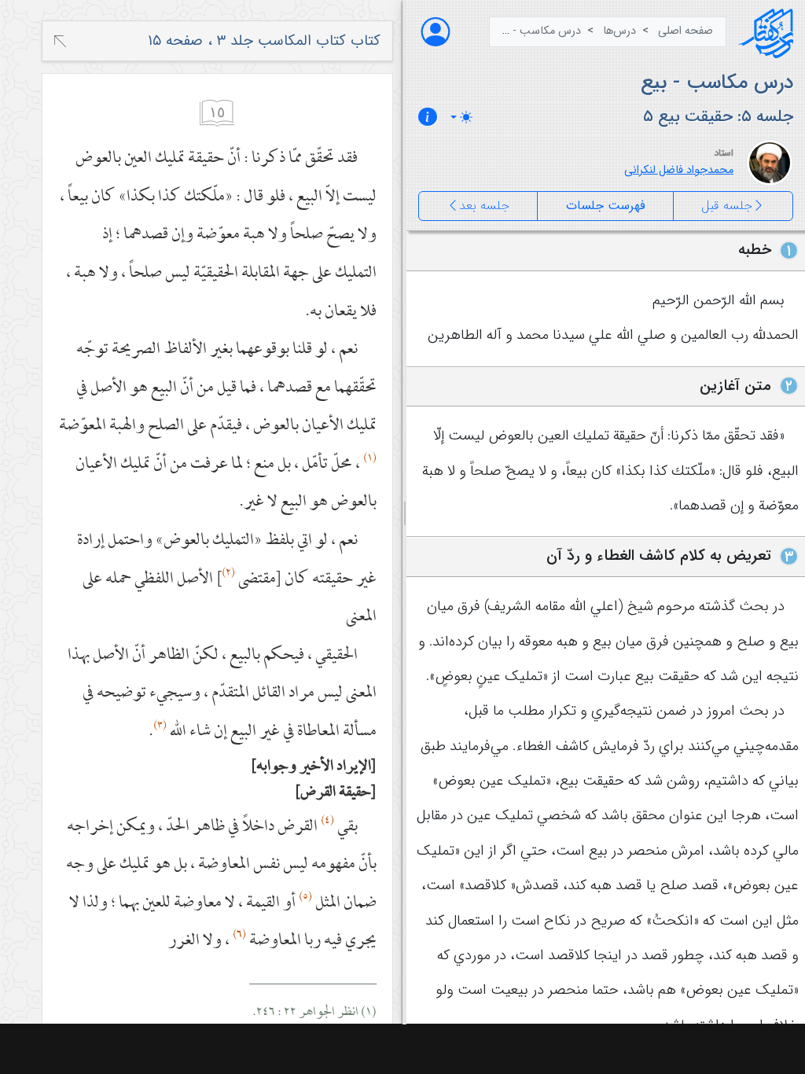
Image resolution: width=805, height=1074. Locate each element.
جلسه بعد (484, 205)
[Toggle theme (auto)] (461, 117)
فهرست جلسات (605, 205)
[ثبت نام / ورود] (435, 31)
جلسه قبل (726, 205)
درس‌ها (619, 31)
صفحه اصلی (685, 31)
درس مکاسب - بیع (537, 31)
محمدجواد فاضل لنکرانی (678, 170)
